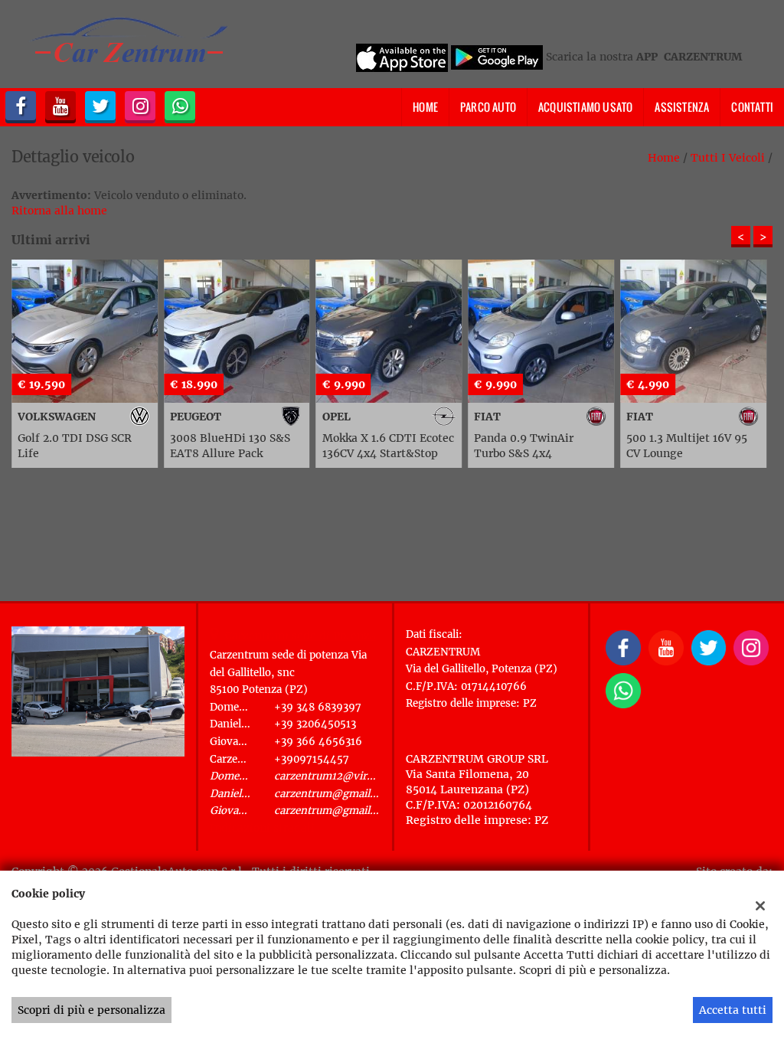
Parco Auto (488, 107)
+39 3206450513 (315, 724)
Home (425, 107)
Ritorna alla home (59, 210)
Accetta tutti (732, 1010)
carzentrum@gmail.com (334, 793)
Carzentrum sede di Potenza (300, 635)
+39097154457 (311, 759)
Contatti (752, 107)
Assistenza (682, 107)
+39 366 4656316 (318, 741)
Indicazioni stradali (262, 828)
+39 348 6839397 (317, 707)
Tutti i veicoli (728, 158)
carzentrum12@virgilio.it (336, 776)
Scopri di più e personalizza (91, 1010)
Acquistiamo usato (585, 107)
